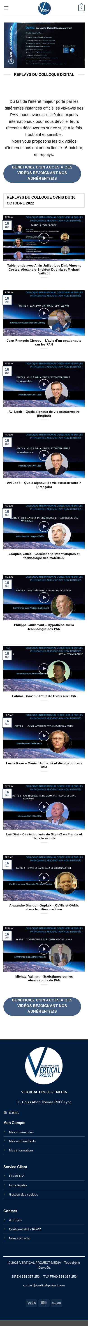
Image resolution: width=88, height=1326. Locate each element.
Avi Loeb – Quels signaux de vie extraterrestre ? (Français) (44, 485)
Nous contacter (20, 1238)
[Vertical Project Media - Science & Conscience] (44, 8)
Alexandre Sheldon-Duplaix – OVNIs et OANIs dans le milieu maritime (44, 907)
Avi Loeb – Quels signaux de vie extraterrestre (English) (44, 413)
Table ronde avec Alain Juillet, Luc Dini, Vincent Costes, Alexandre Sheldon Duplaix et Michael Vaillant (44, 269)
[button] (6, 7)
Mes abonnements (22, 1141)
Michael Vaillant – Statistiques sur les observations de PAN (44, 978)
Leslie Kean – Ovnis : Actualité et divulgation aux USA (44, 765)
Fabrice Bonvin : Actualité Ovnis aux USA (44, 696)
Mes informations (21, 1150)
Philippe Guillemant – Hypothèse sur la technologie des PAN (44, 627)
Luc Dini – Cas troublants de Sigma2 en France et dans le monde (44, 836)
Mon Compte (14, 1123)
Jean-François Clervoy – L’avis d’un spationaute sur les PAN (44, 342)
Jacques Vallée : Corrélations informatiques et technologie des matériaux (44, 556)
